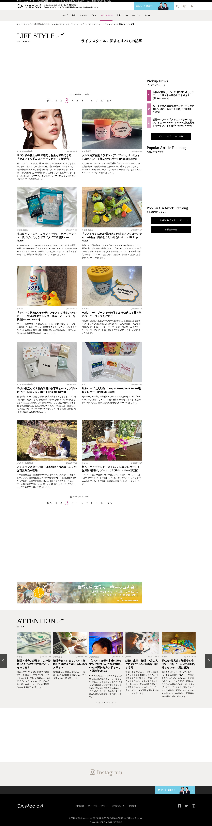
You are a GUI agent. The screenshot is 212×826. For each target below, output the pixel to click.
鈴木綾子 (87, 151)
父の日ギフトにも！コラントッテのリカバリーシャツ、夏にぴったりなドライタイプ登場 (47, 235)
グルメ (93, 15)
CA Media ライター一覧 (171, 220)
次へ (109, 100)
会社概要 (132, 806)
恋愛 (118, 15)
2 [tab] (99, 703)
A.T (85, 384)
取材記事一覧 (171, 229)
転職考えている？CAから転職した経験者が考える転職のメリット (34, 664)
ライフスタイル (106, 15)
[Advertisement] (79, 68)
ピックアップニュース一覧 (171, 136)
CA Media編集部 (26, 151)
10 (102, 100)
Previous (3, 661)
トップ (64, 15)
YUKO (86, 309)
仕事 (126, 15)
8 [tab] (115, 703)
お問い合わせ (118, 806)
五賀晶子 (167, 657)
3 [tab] (102, 703)
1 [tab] (96, 703)
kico (93, 657)
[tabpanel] (34, 665)
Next (208, 661)
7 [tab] (112, 703)
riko (129, 657)
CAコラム (136, 15)
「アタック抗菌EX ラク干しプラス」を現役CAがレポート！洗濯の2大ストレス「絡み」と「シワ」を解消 (47, 316)
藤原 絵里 (59, 657)
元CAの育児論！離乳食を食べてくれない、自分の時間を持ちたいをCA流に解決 (142, 664)
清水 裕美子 (24, 230)
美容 (73, 15)
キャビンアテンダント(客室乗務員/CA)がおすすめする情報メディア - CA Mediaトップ (50, 24)
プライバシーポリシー (98, 806)
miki (21, 309)
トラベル (83, 15)
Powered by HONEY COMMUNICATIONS (106, 822)
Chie (86, 463)
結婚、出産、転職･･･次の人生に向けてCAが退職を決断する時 (105, 664)
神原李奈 (22, 657)
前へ (49, 100)
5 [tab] (107, 703)
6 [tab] (109, 703)
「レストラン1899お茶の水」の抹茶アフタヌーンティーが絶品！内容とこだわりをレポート (112, 235)
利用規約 (80, 806)
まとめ (147, 15)
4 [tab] (104, 703)
